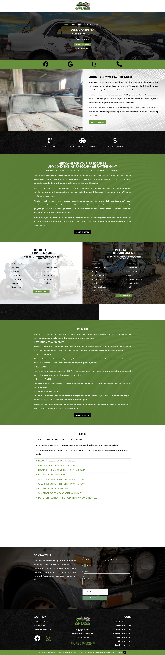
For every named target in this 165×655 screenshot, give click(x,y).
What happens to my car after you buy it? (60, 493)
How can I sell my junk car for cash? (57, 461)
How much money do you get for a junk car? (61, 470)
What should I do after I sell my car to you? (61, 479)
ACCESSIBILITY (79, 644)
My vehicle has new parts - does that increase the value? (68, 498)
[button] (82, 439)
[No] (162, 652)
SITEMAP (88, 644)
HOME (66, 24)
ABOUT (88, 24)
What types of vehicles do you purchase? (60, 439)
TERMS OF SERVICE (88, 643)
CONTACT (97, 24)
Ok (124, 652)
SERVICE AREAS (77, 24)
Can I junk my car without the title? (57, 465)
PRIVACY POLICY (75, 643)
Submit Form (94, 598)
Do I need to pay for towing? (53, 488)
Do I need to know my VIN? (51, 475)
